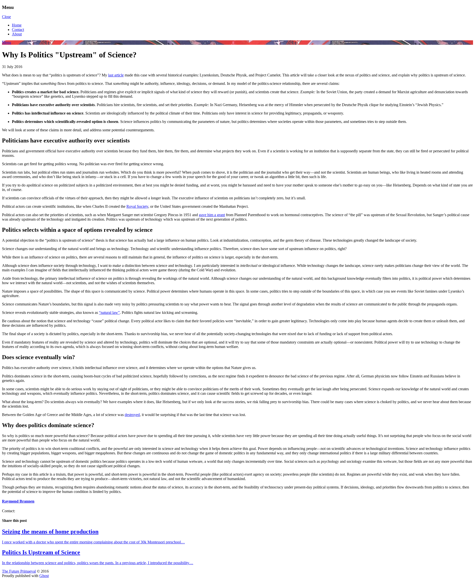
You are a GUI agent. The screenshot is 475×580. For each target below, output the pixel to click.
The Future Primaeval (19, 571)
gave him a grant (212, 215)
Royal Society (137, 206)
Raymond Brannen (18, 501)
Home (17, 25)
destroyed (132, 415)
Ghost (44, 576)
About (17, 34)
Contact (18, 29)
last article (116, 75)
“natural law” (109, 312)
